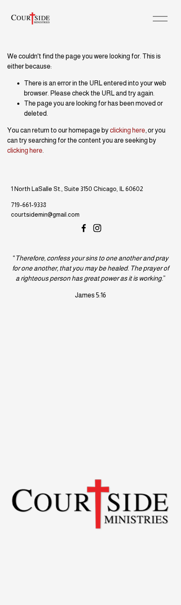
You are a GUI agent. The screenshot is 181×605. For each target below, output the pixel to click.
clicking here (127, 130)
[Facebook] (84, 228)
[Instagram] (97, 228)
